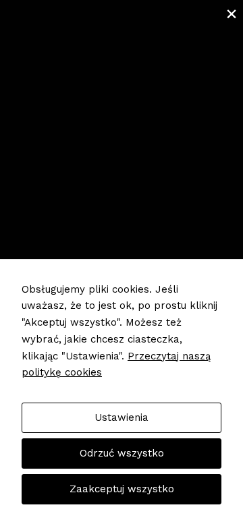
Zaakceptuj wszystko (122, 489)
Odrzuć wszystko (122, 453)
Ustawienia (121, 417)
